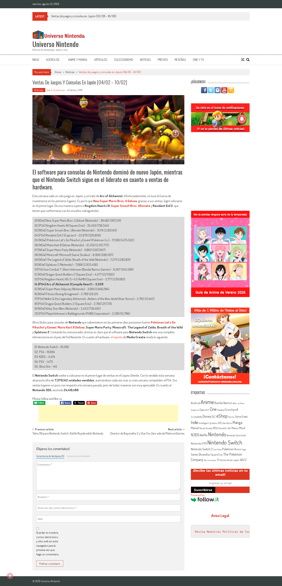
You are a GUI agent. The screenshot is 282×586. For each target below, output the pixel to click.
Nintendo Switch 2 (202, 449)
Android (195, 403)
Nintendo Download (236, 435)
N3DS (195, 434)
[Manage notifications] (10, 576)
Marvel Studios (206, 428)
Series (194, 454)
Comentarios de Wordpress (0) (50, 456)
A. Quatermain (58, 90)
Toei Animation (210, 460)
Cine (213, 409)
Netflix (204, 435)
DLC (214, 416)
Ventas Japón (233, 460)
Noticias (145, 60)
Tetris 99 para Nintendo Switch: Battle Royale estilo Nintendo (67, 433)
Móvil (242, 428)
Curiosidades (196, 416)
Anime (207, 401)
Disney (207, 416)
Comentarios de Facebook (78, 456)
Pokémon (228, 449)
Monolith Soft (225, 428)
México (235, 428)
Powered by (197, 495)
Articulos (100, 60)
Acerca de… (53, 60)
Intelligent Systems (208, 423)
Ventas (223, 460)
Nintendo (217, 434)
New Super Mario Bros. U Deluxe (115, 201)
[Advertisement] (108, 413)
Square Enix (216, 454)
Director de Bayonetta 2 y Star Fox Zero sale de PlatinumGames (147, 433)
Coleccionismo (123, 60)
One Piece (217, 449)
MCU (215, 428)
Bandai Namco (223, 403)
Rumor (238, 449)
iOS (220, 423)
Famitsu (231, 417)
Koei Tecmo (227, 423)
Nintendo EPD (199, 443)
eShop (222, 416)
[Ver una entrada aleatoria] (242, 60)
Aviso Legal (220, 515)
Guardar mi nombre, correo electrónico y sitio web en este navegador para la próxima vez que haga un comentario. (47, 543)
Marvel (195, 428)
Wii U (243, 459)
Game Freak (241, 416)
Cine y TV (198, 60)
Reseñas (180, 60)
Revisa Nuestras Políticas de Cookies (226, 531)
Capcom (204, 410)
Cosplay (220, 409)
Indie (194, 422)
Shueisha (204, 454)
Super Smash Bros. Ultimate (130, 206)
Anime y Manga (77, 60)
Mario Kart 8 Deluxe (71, 327)
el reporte (116, 337)
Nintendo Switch (224, 442)
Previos (163, 60)
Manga (237, 422)
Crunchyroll (231, 410)
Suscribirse (203, 490)
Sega (244, 449)
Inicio (35, 60)
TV (218, 460)
